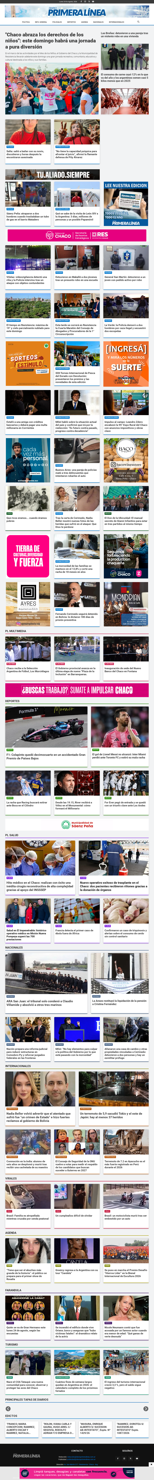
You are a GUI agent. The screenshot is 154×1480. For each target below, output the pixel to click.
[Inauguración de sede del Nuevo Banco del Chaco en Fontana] (126, 649)
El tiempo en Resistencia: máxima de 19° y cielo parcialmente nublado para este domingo (27, 328)
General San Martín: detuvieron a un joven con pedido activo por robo (125, 279)
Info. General (41, 22)
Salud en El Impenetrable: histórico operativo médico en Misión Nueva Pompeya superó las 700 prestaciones (26, 935)
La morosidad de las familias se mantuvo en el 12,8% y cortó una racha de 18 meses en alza (73, 568)
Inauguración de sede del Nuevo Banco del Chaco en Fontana (123, 670)
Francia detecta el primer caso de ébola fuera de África (74, 932)
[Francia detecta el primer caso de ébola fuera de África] (77, 911)
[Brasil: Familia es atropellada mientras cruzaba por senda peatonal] (28, 1196)
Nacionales (98, 22)
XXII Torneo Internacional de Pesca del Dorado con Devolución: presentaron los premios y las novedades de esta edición (75, 378)
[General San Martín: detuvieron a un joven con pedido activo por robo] (126, 257)
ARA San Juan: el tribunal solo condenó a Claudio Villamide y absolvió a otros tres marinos (39, 1003)
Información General (62, 146)
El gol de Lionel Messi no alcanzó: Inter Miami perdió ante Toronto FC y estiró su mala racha (119, 756)
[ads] (52, 174)
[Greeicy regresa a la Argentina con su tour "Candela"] (77, 1250)
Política (26, 22)
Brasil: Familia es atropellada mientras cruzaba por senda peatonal (27, 1217)
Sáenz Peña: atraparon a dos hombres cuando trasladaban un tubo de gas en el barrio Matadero (27, 216)
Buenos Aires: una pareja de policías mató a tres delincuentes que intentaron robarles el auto (76, 472)
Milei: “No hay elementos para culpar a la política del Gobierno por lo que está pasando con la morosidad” (76, 1052)
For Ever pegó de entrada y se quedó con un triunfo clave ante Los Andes (125, 804)
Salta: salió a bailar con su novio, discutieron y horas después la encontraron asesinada (25, 154)
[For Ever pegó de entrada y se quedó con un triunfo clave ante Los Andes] (126, 783)
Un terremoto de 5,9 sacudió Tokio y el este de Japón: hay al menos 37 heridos (111, 1115)
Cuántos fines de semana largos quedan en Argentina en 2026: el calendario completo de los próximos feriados (76, 1386)
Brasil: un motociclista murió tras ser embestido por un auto (126, 1217)
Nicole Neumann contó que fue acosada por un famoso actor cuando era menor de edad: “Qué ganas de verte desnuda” (126, 1332)
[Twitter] (89, 1)
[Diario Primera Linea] (77, 11)
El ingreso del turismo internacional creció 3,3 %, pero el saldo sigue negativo (125, 1384)
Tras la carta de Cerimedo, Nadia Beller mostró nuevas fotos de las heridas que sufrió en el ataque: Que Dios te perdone (75, 522)
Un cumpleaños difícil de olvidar (73, 1215)
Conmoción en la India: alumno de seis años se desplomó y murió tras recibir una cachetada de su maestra (27, 1164)
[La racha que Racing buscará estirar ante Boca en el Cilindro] (28, 783)
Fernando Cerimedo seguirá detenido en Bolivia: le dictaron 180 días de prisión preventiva (76, 617)
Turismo (9, 1377)
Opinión (9, 513)
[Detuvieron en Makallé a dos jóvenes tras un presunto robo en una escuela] (77, 257)
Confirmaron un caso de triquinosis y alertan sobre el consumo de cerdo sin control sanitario (126, 933)
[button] (138, 22)
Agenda (84, 22)
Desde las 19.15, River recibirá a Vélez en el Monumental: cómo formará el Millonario (73, 805)
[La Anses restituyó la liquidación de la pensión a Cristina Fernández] (120, 973)
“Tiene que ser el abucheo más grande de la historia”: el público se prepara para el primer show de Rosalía (26, 1275)
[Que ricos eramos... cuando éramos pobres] (28, 498)
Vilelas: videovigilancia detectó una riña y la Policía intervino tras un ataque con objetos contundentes (26, 280)
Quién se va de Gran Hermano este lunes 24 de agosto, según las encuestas (25, 1330)
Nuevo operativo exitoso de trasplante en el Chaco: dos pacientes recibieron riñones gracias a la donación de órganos (113, 886)
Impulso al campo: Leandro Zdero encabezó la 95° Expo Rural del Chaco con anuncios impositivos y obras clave (126, 426)
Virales (9, 1211)
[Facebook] (81, 1)
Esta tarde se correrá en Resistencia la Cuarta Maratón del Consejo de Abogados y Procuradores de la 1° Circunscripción (75, 330)
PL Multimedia (11, 663)
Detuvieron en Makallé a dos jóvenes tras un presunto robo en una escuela (76, 279)
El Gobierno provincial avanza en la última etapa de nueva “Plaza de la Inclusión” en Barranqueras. (75, 671)
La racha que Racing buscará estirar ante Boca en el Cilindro (26, 804)
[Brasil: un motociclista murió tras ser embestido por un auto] (126, 1196)
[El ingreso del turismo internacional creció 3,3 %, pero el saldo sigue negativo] (126, 1362)
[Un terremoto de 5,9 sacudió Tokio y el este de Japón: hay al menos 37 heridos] (114, 1089)
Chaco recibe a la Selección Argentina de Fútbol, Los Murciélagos (27, 670)
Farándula (10, 1323)
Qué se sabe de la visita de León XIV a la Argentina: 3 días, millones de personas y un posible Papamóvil (76, 216)
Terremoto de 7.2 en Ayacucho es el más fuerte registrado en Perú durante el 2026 (125, 1164)
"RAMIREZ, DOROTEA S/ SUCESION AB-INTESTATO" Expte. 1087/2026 (130, 1428)
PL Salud (9, 878)
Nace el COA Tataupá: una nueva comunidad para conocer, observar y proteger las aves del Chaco (27, 1384)
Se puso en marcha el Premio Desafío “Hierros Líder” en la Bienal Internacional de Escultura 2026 (126, 1273)
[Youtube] (93, 1)
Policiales (57, 22)
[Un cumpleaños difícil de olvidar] (77, 1196)
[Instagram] (85, 1)
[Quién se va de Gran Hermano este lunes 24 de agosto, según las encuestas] (28, 1308)
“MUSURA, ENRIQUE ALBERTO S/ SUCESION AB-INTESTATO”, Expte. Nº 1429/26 (95, 1428)
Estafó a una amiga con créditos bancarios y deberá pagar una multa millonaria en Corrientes (26, 425)
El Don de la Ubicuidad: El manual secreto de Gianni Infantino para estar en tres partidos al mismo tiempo (126, 521)
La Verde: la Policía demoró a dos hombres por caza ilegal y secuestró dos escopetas (125, 328)
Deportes (71, 22)
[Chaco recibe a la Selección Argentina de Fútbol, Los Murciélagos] (28, 649)
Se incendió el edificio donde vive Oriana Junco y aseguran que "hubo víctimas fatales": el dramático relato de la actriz (76, 1332)
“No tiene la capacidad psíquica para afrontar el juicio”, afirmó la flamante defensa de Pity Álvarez (76, 154)
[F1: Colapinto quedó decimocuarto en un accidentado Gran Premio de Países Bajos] (46, 727)
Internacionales (116, 22)
